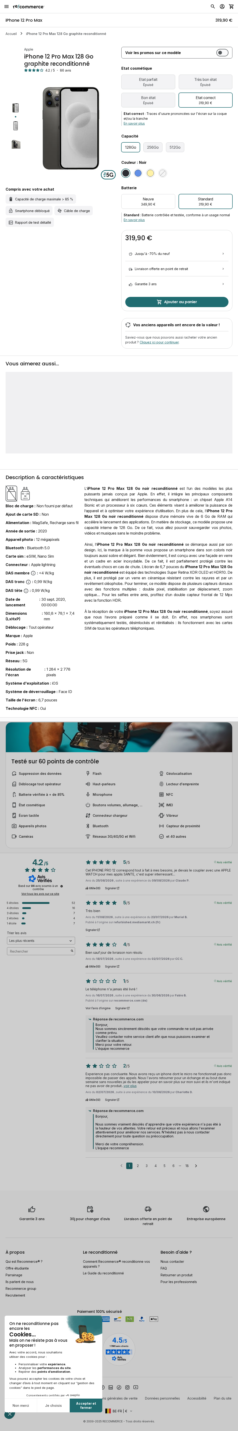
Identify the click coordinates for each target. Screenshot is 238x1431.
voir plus (130, 1086)
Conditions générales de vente (114, 1398)
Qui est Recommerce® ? (24, 1261)
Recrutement (15, 1295)
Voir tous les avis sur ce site (40, 894)
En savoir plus (134, 123)
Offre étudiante (17, 1268)
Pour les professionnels (179, 1282)
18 (187, 1166)
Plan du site (222, 1398)
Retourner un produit (176, 1275)
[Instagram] (127, 1387)
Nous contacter (172, 1261)
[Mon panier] (231, 6)
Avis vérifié (224, 862)
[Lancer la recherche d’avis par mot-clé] (72, 951)
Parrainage (14, 1275)
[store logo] (28, 6)
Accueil (11, 34)
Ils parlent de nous (20, 1282)
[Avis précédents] (121, 1165)
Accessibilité (196, 1398)
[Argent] (162, 173)
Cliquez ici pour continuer (159, 342)
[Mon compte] (222, 6)
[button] (119, 1411)
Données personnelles (162, 1398)
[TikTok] (119, 1387)
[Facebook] (102, 1387)
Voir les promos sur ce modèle (153, 52)
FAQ (164, 1268)
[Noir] (125, 173)
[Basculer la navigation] (6, 6)
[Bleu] (138, 173)
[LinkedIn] (110, 1387)
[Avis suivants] (196, 1166)
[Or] (150, 173)
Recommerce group (21, 1288)
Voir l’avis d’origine (98, 1008)
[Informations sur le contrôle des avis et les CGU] (61, 886)
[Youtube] (136, 1387)
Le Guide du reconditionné (103, 1273)
